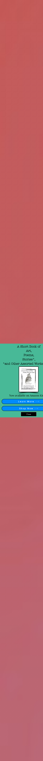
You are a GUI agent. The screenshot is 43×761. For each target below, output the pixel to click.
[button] (28, 414)
